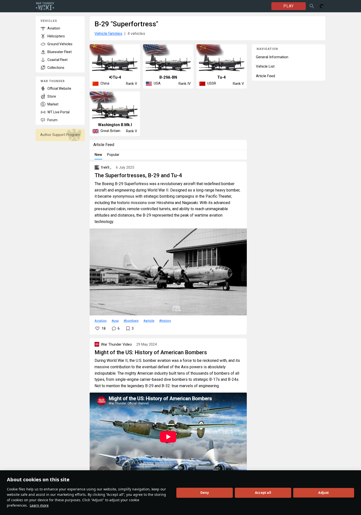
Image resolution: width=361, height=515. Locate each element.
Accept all (263, 492)
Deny (204, 492)
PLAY (288, 6)
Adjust (323, 492)
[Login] (322, 6)
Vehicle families (108, 33)
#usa (115, 321)
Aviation (101, 321)
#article (148, 321)
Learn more (39, 505)
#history (165, 321)
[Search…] (312, 6)
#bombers (131, 321)
